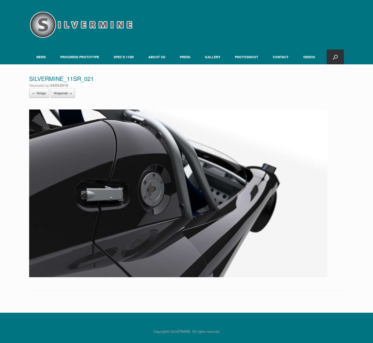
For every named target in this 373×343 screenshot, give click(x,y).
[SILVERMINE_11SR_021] (178, 275)
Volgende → (63, 93)
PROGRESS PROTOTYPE (79, 57)
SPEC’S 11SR (124, 57)
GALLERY (212, 57)
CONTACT (280, 57)
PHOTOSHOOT (246, 57)
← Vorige (39, 93)
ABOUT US (156, 57)
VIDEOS (309, 57)
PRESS (185, 57)
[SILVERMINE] (81, 24)
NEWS (41, 57)
